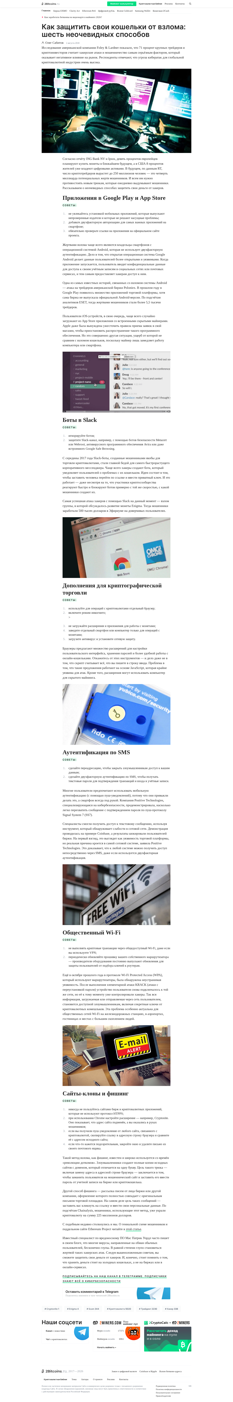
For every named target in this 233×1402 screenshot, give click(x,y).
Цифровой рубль (106, 11)
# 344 (93, 1308)
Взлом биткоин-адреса (170, 1371)
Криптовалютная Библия (150, 4)
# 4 (73, 1308)
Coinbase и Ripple (148, 1371)
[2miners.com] (107, 1322)
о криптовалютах (56, 1339)
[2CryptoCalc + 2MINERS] (167, 1335)
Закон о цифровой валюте (124, 1371)
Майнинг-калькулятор (121, 3)
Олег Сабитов (54, 42)
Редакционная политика (166, 1386)
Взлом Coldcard (125, 11)
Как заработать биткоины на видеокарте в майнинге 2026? (73, 17)
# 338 (171, 1308)
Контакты (180, 3)
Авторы (84, 1379)
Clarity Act (74, 11)
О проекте (97, 1379)
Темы (74, 1379)
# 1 (52, 1308)
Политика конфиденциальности (169, 1389)
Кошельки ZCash (161, 11)
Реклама (169, 3)
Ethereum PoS (89, 11)
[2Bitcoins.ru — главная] (51, 3)
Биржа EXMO (60, 11)
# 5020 (119, 1308)
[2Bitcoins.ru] (54, 1371)
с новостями (55, 1331)
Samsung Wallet (142, 11)
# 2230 (148, 1308)
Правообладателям (163, 1396)
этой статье (133, 1229)
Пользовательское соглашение (168, 1393)
